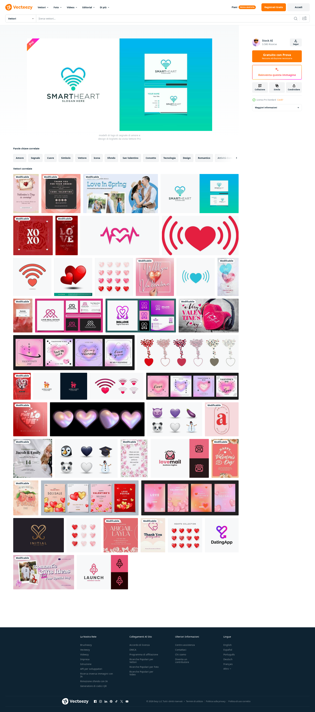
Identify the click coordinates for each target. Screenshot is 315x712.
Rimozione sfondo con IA (94, 681)
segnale (35, 157)
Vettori (42, 7)
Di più (103, 7)
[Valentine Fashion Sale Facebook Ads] (120, 193)
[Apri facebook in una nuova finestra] (95, 701)
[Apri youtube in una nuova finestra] (127, 701)
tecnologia (169, 157)
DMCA (132, 649)
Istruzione (85, 664)
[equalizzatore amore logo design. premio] (119, 235)
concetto (151, 157)
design (187, 157)
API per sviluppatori (91, 668)
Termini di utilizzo (194, 701)
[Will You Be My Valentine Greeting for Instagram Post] (155, 277)
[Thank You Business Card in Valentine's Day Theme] (61, 193)
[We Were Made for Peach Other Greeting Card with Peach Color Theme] (25, 497)
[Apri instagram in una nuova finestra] (100, 701)
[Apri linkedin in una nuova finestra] (106, 701)
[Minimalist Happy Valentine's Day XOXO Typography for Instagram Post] (33, 235)
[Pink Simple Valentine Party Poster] (22, 386)
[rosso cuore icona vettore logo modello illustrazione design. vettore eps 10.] (73, 277)
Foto (56, 7)
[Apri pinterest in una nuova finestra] (111, 701)
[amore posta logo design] (180, 458)
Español (227, 649)
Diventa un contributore (182, 661)
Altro (226, 668)
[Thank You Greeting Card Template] (153, 535)
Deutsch (227, 659)
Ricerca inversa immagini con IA (96, 675)
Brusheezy (86, 644)
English (227, 644)
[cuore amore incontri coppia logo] (222, 535)
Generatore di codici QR (93, 686)
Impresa (84, 659)
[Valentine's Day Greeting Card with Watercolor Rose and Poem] (134, 458)
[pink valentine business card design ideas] (222, 419)
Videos (70, 7)
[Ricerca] (296, 18)
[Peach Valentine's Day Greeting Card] (225, 458)
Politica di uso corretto (239, 701)
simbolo (66, 157)
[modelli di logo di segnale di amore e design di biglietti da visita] (200, 193)
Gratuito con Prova (277, 56)
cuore (50, 157)
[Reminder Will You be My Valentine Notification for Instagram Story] (22, 315)
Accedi (298, 7)
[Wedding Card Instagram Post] (32, 458)
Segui (296, 44)
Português (229, 654)
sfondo (111, 157)
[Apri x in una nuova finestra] (121, 701)
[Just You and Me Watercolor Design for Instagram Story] (228, 277)
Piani (234, 7)
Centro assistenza (185, 644)
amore (20, 157)
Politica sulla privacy (216, 701)
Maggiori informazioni (266, 107)
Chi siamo (180, 654)
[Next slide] (233, 158)
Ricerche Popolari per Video (141, 673)
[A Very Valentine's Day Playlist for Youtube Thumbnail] (209, 315)
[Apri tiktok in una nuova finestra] (116, 701)
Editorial (87, 7)
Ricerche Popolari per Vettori (141, 661)
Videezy (84, 654)
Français (228, 664)
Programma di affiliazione (143, 654)
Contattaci (180, 649)
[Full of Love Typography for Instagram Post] (30, 419)
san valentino (130, 157)
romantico (204, 157)
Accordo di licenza (139, 644)
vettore (82, 157)
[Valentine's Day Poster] (26, 193)
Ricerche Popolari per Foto (144, 666)
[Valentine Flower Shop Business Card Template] (121, 535)
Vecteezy (85, 649)
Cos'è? (280, 99)
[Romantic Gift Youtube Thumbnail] (43, 572)
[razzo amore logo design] (102, 572)
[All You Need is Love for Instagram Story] (66, 235)
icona (97, 157)
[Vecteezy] (18, 7)
